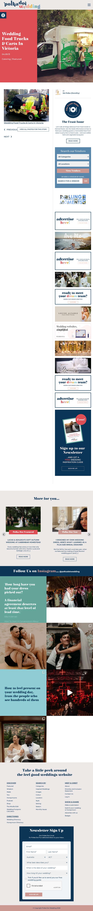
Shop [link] (9, 803)
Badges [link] (67, 816)
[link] (3, 15)
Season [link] (38, 806)
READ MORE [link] (73, 141)
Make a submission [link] (72, 805)
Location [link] (39, 798)
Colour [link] (38, 795)
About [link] (67, 786)
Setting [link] (38, 803)
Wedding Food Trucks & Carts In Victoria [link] (23, 123)
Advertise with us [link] (71, 813)
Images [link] (38, 792)
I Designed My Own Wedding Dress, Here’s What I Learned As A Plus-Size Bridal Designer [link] (69, 542)
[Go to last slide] (4, 534)
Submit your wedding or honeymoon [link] (73, 809)
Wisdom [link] (10, 789)
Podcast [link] (10, 801)
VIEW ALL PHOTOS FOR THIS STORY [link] (33, 129)
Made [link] (9, 792)
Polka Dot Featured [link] (23, 532)
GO (85, 181)
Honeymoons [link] (12, 798)
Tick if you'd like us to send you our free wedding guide (45, 878)
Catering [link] (6, 59)
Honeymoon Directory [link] (15, 822)
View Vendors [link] (73, 170)
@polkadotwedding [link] (69, 571)
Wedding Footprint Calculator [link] (14, 810)
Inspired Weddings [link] (43, 789)
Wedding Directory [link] (14, 819)
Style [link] (37, 801)
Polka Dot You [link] (69, 532)
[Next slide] (89, 534)
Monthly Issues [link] (41, 809)
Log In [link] (67, 797)
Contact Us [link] (69, 794)
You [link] (8, 795)
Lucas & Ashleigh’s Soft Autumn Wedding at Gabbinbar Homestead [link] (23, 541)
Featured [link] (16, 59)
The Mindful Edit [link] (13, 806)
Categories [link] (40, 786)
